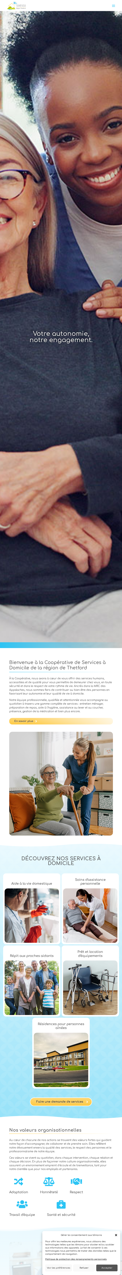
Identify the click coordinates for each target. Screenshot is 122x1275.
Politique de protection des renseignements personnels (76, 1259)
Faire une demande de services (59, 1101)
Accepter (106, 1268)
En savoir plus (23, 721)
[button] (116, 1235)
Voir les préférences (58, 1268)
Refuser (84, 1268)
